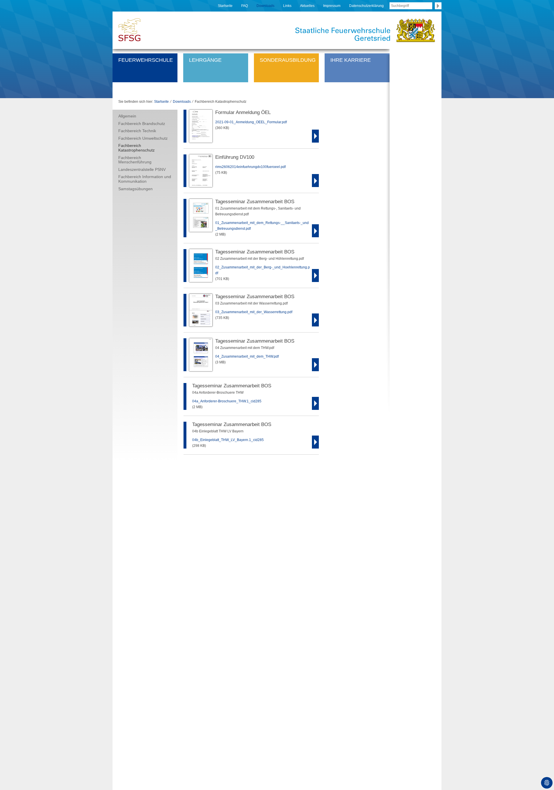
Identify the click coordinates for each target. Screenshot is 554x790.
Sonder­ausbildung (288, 60)
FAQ (244, 6)
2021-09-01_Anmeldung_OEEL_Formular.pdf (251, 122)
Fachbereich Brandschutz (141, 123)
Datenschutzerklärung (366, 6)
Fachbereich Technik (137, 130)
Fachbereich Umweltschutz (143, 138)
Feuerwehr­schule (145, 60)
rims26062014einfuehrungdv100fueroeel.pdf (250, 167)
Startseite (225, 6)
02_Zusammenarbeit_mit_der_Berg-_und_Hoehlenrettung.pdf (262, 270)
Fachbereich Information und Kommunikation (144, 179)
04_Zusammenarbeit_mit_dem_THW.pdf (247, 356)
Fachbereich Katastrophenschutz (136, 147)
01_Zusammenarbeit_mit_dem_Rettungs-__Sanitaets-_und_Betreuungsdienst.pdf (262, 226)
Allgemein (127, 116)
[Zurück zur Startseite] (129, 29)
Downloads (265, 6)
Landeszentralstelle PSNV (142, 169)
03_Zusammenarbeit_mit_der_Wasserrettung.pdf (253, 312)
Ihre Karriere (350, 60)
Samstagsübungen (135, 188)
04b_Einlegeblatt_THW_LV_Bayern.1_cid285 (228, 440)
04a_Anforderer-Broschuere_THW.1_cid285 (226, 401)
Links (287, 6)
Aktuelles (307, 6)
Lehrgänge (205, 60)
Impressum (331, 6)
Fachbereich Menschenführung (134, 160)
